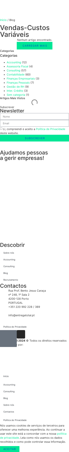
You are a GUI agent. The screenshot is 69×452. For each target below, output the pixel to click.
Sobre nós (8, 252)
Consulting (13, 70)
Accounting (14, 62)
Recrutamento (10, 279)
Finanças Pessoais (18, 82)
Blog (5, 273)
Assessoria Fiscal (17, 66)
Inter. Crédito (15, 90)
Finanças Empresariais (21, 78)
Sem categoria (16, 94)
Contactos (8, 411)
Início (3, 20)
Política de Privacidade (50, 129)
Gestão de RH (15, 86)
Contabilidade (15, 74)
